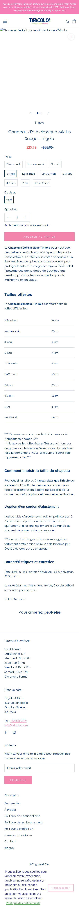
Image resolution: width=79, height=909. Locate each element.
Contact (10, 841)
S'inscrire (18, 779)
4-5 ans (11, 183)
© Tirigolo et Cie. (39, 864)
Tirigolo (39, 122)
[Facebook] (5, 732)
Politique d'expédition (18, 828)
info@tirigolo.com (16, 725)
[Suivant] (48, 113)
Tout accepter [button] (60, 887)
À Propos (10, 809)
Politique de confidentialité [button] (23, 903)
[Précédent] (30, 113)
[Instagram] (14, 732)
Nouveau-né (36, 164)
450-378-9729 (18, 720)
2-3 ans (67, 173)
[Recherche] (67, 21)
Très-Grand (42, 183)
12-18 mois (28, 173)
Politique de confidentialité (22, 816)
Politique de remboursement (23, 822)
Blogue (9, 847)
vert (9, 199)
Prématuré (13, 164)
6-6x (25, 183)
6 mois (10, 173)
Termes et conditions (18, 835)
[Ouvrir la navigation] (5, 21)
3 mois (55, 164)
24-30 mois (49, 173)
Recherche (11, 803)
